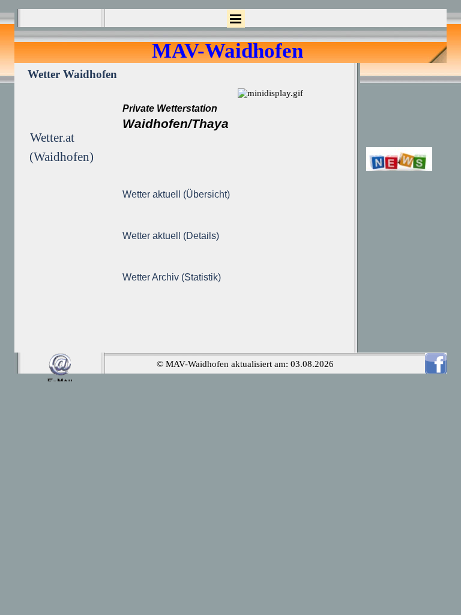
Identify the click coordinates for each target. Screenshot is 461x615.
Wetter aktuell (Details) (170, 236)
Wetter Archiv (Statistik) (171, 277)
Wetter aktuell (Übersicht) (176, 194)
